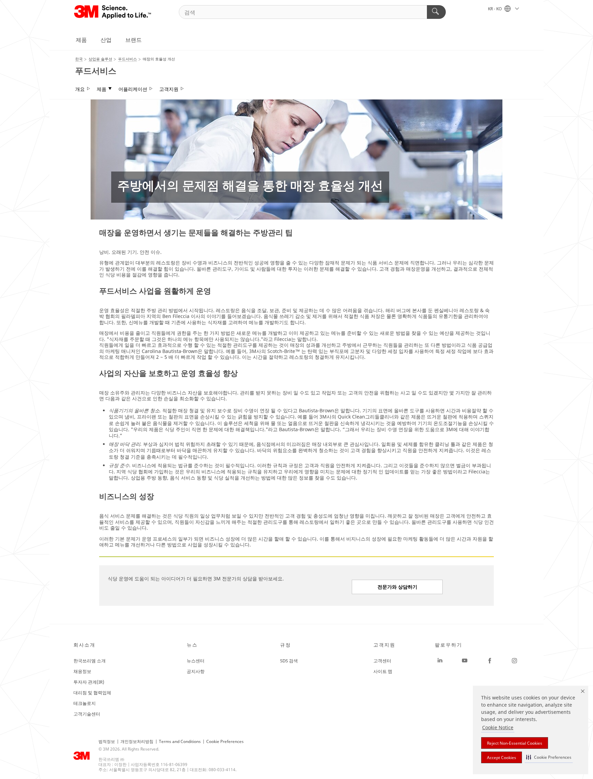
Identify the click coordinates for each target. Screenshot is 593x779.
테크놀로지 (84, 703)
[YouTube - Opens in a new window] (465, 661)
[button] (549, 757)
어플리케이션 (132, 89)
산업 (106, 40)
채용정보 (82, 671)
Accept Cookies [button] (501, 757)
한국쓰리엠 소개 (89, 661)
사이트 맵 (382, 671)
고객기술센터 (86, 714)
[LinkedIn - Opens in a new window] (440, 661)
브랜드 (133, 40)
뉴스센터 (196, 661)
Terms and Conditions (180, 741)
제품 (81, 40)
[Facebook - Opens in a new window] (490, 661)
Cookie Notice (497, 727)
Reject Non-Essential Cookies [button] (514, 743)
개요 (80, 89)
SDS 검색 (289, 661)
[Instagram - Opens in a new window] (514, 661)
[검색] (436, 12)
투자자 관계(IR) (88, 682)
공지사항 (196, 671)
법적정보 (106, 741)
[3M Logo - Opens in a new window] (113, 12)
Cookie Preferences (225, 741)
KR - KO (495, 9)
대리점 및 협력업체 (92, 692)
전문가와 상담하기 (397, 586)
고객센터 (382, 661)
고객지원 (168, 89)
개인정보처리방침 (136, 741)
